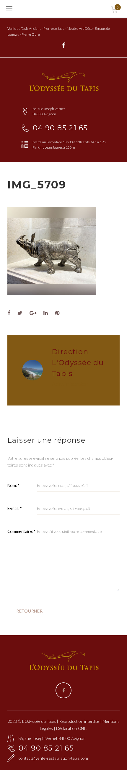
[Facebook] (63, 45)
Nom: (13, 485)
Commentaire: (21, 531)
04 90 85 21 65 (60, 128)
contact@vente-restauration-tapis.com (53, 758)
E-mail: (14, 508)
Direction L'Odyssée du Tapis (78, 362)
